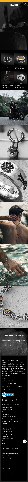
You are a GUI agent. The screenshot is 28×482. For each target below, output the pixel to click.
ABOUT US (4, 468)
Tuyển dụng (5, 436)
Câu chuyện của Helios (7, 431)
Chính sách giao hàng (7, 409)
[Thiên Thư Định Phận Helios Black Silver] (7, 59)
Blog (3, 451)
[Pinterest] (16, 400)
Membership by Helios (7, 438)
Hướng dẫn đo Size (7, 455)
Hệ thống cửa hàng (7, 434)
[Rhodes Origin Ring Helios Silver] (20, 77)
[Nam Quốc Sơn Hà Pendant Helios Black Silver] (7, 77)
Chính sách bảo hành (7, 412)
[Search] (22, 5)
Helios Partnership (6, 458)
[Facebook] (3, 400)
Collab (3, 443)
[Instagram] (9, 400)
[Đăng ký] (21, 346)
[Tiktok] (13, 400)
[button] (25, 441)
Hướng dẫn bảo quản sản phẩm (10, 453)
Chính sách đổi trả (6, 414)
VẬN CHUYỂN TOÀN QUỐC (14, 1)
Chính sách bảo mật (7, 419)
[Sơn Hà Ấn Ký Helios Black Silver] (20, 59)
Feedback (4, 423)
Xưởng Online (5, 441)
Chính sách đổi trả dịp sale (9, 416)
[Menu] (2, 4)
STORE (9, 468)
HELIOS (7, 473)
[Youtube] (6, 400)
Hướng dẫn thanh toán (8, 407)
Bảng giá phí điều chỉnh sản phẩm (10, 421)
